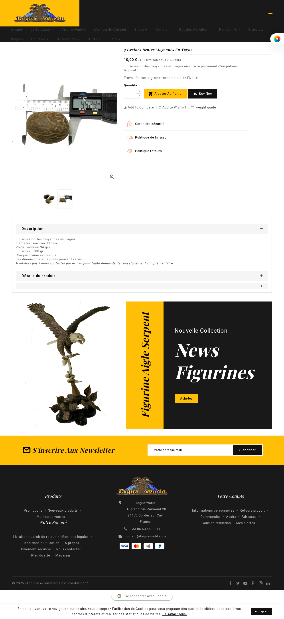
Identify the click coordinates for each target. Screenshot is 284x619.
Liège (115, 39)
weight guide (203, 107)
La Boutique (42, 29)
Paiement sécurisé (36, 549)
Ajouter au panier (165, 93)
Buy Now (203, 93)
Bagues (17, 39)
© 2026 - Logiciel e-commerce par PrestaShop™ (50, 583)
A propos (72, 543)
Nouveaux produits (63, 510)
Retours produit (252, 510)
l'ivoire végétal (73, 29)
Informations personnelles (213, 510)
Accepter (261, 611)
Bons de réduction (216, 523)
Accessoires (68, 39)
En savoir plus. (174, 614)
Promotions (33, 510)
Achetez (186, 398)
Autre (94, 39)
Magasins (63, 555)
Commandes (211, 517)
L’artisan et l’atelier (110, 29)
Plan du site (40, 555)
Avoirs (231, 517)
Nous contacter (68, 549)
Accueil (17, 29)
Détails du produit (38, 276)
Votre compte (230, 496)
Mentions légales (75, 537)
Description (32, 229)
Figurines (40, 39)
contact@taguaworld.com (145, 536)
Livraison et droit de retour (34, 537)
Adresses (249, 517)
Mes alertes (245, 523)
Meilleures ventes (51, 517)
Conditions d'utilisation (41, 543)
